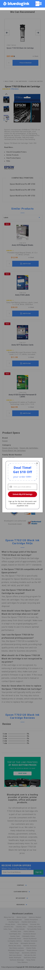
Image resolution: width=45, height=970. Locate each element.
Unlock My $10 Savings (22, 494)
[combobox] (37, 3)
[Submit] (36, 3)
